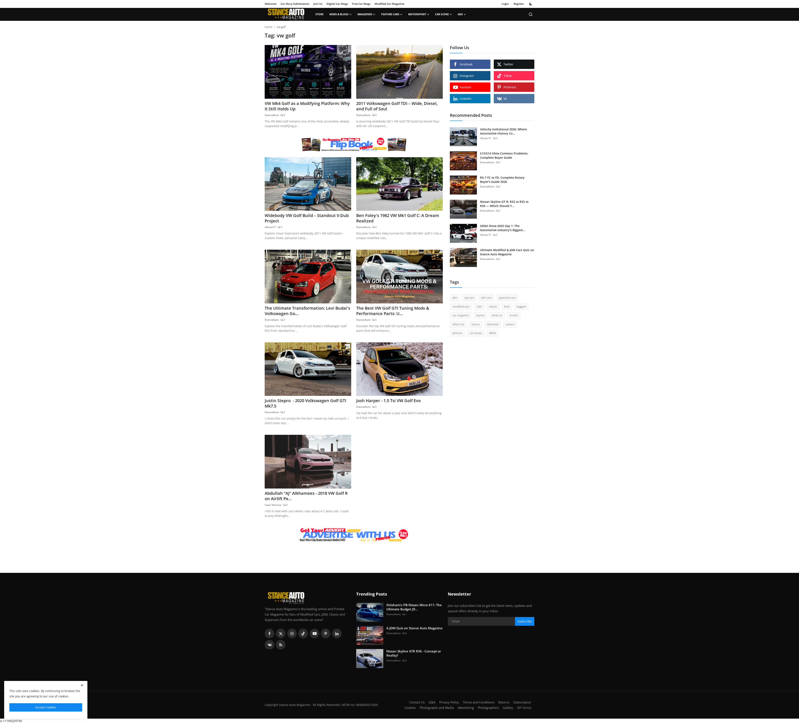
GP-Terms (524, 708)
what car (497, 315)
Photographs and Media (437, 708)
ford (506, 306)
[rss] (280, 644)
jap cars (469, 297)
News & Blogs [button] (339, 14)
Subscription (522, 702)
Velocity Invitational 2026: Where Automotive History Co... (503, 131)
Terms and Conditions (478, 702)
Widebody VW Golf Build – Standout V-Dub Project (307, 218)
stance (475, 324)
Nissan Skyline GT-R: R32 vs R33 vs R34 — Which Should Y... (504, 204)
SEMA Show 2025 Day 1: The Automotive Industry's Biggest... (502, 228)
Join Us (317, 4)
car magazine (461, 315)
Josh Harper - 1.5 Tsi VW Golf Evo (388, 400)
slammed (492, 324)
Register (519, 4)
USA (479, 306)
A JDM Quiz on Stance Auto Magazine (414, 628)
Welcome (270, 4)
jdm (455, 297)
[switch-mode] (531, 3)
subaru (510, 324)
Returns (503, 702)
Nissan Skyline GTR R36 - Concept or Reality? (413, 653)
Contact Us (417, 702)
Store (319, 14)
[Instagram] (292, 633)
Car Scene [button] (442, 14)
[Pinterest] (325, 633)
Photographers (488, 708)
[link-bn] (354, 144)
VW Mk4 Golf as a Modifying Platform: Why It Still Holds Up (307, 106)
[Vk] (269, 644)
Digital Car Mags (337, 4)
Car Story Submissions (294, 4)
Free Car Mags (361, 4)
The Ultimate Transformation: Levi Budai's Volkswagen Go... (307, 310)
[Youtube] (314, 633)
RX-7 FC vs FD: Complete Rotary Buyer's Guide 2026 (502, 180)
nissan (493, 306)
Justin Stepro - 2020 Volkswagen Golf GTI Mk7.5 (305, 403)
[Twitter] (280, 633)
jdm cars (486, 297)
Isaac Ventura (273, 505)
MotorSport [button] (417, 14)
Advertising (466, 708)
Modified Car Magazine (389, 4)
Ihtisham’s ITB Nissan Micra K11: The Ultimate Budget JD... (414, 607)
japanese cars (507, 297)
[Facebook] (269, 633)
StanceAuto (272, 115)
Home (268, 27)
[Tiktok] (303, 633)
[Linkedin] (337, 633)
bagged (521, 306)
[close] (82, 685)
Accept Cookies (45, 707)
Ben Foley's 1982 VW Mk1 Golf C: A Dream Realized (397, 218)
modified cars (461, 306)
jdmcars (457, 333)
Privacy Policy (449, 702)
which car (458, 324)
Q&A (432, 702)
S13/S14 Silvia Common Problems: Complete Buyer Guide (504, 155)
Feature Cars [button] (390, 14)
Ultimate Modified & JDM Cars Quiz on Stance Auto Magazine (507, 252)
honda (514, 315)
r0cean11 (270, 227)
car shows (476, 333)
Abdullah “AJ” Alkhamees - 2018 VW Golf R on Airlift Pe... (306, 496)
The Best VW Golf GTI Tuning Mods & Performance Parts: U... (392, 310)
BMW (492, 333)
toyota (480, 315)
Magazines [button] (364, 14)
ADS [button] (460, 14)
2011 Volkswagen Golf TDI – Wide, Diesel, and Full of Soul (397, 106)
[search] (530, 14)
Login (505, 4)
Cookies (410, 708)
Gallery (508, 708)
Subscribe (525, 621)
